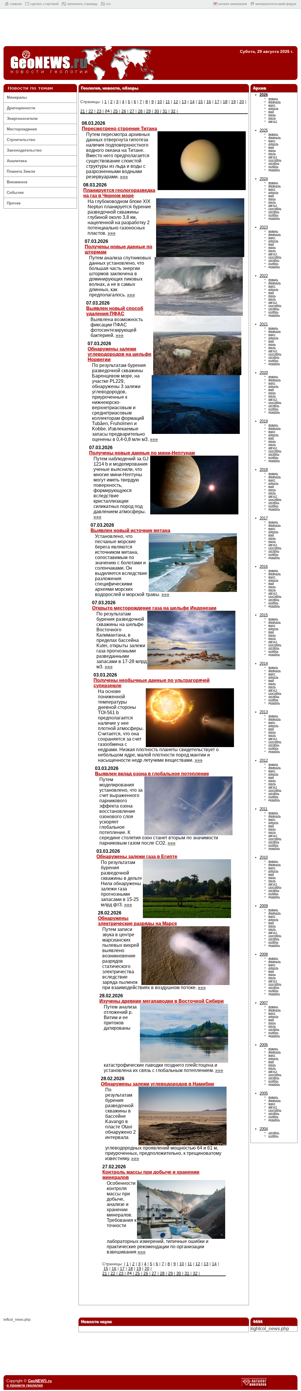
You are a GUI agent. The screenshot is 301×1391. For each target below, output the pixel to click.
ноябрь (273, 166)
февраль (274, 101)
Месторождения (22, 129)
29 (148, 111)
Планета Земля (21, 171)
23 (99, 111)
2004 (264, 1129)
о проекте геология (24, 1385)
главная (16, 4)
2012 (264, 760)
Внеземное (17, 182)
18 (225, 101)
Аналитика (17, 161)
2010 (264, 857)
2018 (264, 469)
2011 (263, 809)
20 (241, 101)
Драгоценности (21, 108)
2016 (264, 566)
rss (108, 4)
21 (82, 111)
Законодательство (24, 150)
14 (192, 101)
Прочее (14, 203)
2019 (264, 421)
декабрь (274, 169)
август (272, 121)
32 (173, 111)
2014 (264, 663)
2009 (264, 906)
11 (167, 101)
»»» (124, 176)
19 (233, 101)
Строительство (21, 139)
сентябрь (274, 160)
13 (184, 101)
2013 (264, 712)
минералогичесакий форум (275, 4)
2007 (264, 1003)
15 (200, 101)
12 (175, 101)
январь (273, 98)
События (15, 192)
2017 (264, 518)
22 (90, 111)
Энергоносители (22, 118)
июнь (272, 114)
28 (140, 111)
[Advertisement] (150, 29)
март (271, 105)
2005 (264, 1093)
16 (208, 101)
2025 (264, 130)
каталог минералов (232, 4)
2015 (264, 615)
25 (115, 111)
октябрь (273, 163)
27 (132, 111)
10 (159, 101)
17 (217, 101)
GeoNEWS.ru (40, 1381)
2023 (264, 227)
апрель (273, 108)
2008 (264, 954)
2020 (264, 372)
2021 (264, 324)
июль (272, 118)
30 (156, 111)
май (271, 111)
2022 (264, 275)
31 (165, 111)
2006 (264, 1045)
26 (123, 111)
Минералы (17, 97)
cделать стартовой (44, 4)
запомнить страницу (82, 4)
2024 (264, 179)
